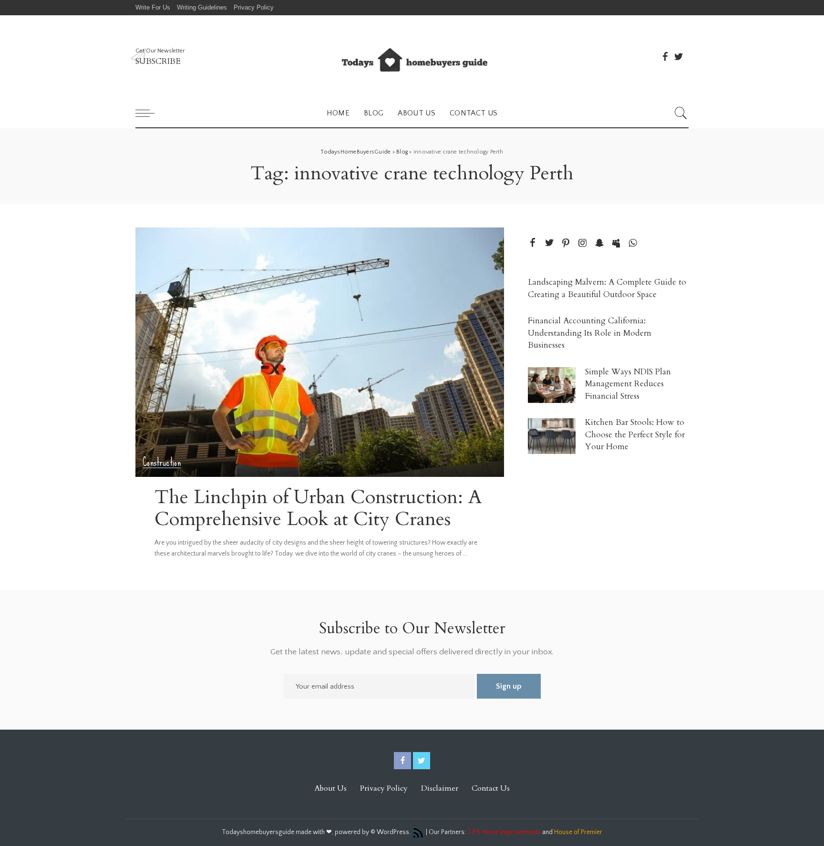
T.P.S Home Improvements (504, 832)
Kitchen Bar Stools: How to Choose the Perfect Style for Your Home (635, 434)
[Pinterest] (566, 243)
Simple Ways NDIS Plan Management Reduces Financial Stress (628, 384)
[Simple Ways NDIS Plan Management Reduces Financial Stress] (552, 385)
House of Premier (578, 832)
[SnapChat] (599, 243)
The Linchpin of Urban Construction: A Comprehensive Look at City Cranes (318, 508)
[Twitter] (678, 57)
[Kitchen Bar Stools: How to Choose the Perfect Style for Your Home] (552, 436)
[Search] (681, 113)
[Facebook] (665, 57)
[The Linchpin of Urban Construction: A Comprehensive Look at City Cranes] (319, 351)
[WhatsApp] (633, 243)
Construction (162, 462)
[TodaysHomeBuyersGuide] (412, 57)
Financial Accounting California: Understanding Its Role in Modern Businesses (589, 333)
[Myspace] (616, 243)
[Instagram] (582, 243)
